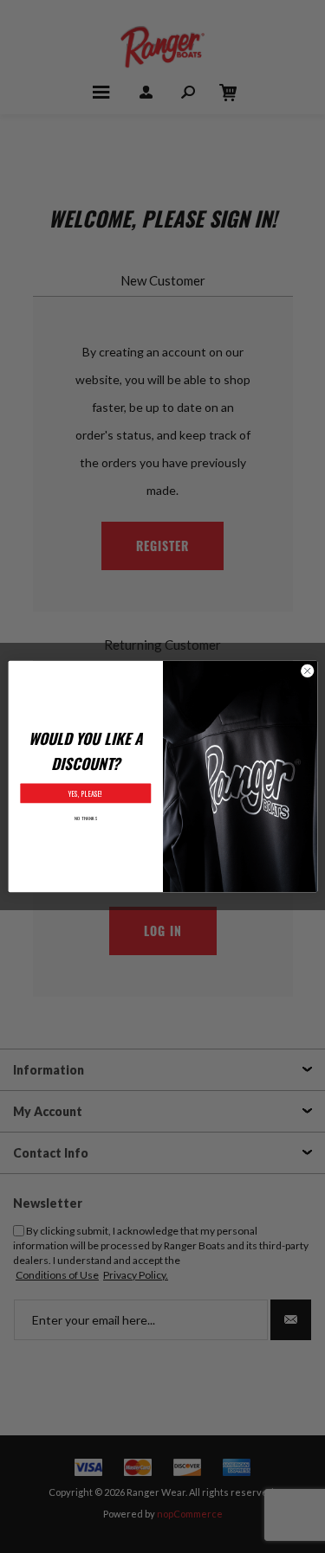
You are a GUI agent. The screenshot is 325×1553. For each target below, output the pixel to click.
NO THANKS (85, 817)
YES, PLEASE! (85, 793)
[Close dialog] (307, 670)
